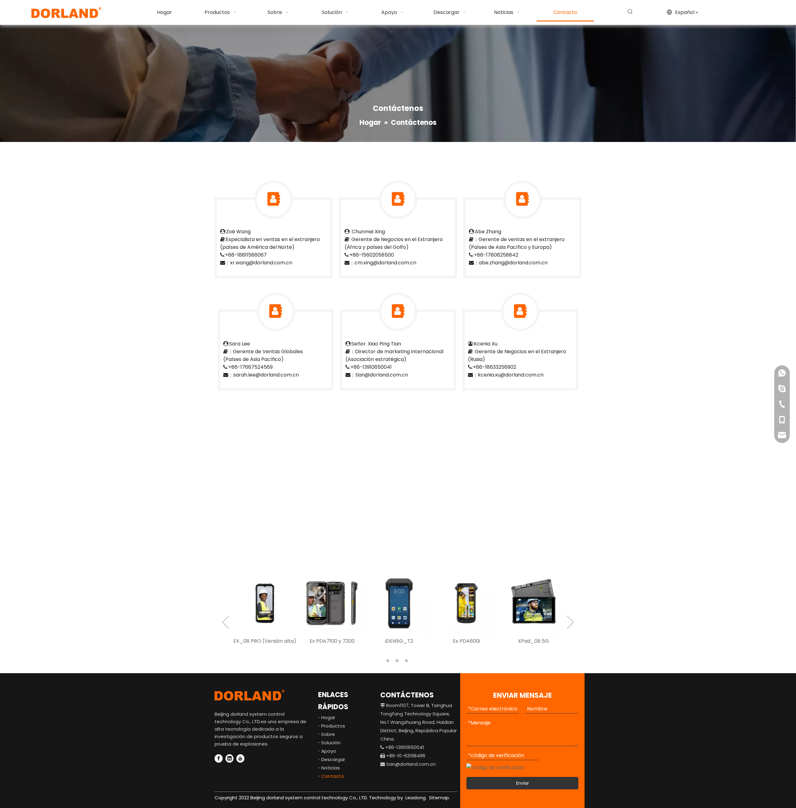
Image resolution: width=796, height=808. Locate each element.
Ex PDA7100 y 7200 (331, 641)
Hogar (328, 717)
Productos (333, 726)
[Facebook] (219, 758)
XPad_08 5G (532, 641)
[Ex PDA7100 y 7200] (331, 603)
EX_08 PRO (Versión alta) (263, 641)
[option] (264, 608)
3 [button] (407, 661)
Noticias (330, 768)
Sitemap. (439, 797)
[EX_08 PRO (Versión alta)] (264, 603)
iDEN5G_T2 (398, 641)
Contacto (332, 776)
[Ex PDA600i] (465, 603)
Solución (330, 742)
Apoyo (328, 751)
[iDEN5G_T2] (398, 603)
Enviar (522, 783)
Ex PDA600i (465, 641)
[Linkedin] (229, 758)
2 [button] (398, 661)
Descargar (333, 759)
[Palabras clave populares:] (630, 11)
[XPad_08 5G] (532, 603)
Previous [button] (225, 622)
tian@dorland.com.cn (411, 764)
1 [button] (389, 661)
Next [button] (570, 622)
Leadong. (415, 797)
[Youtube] (240, 758)
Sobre (328, 734)
